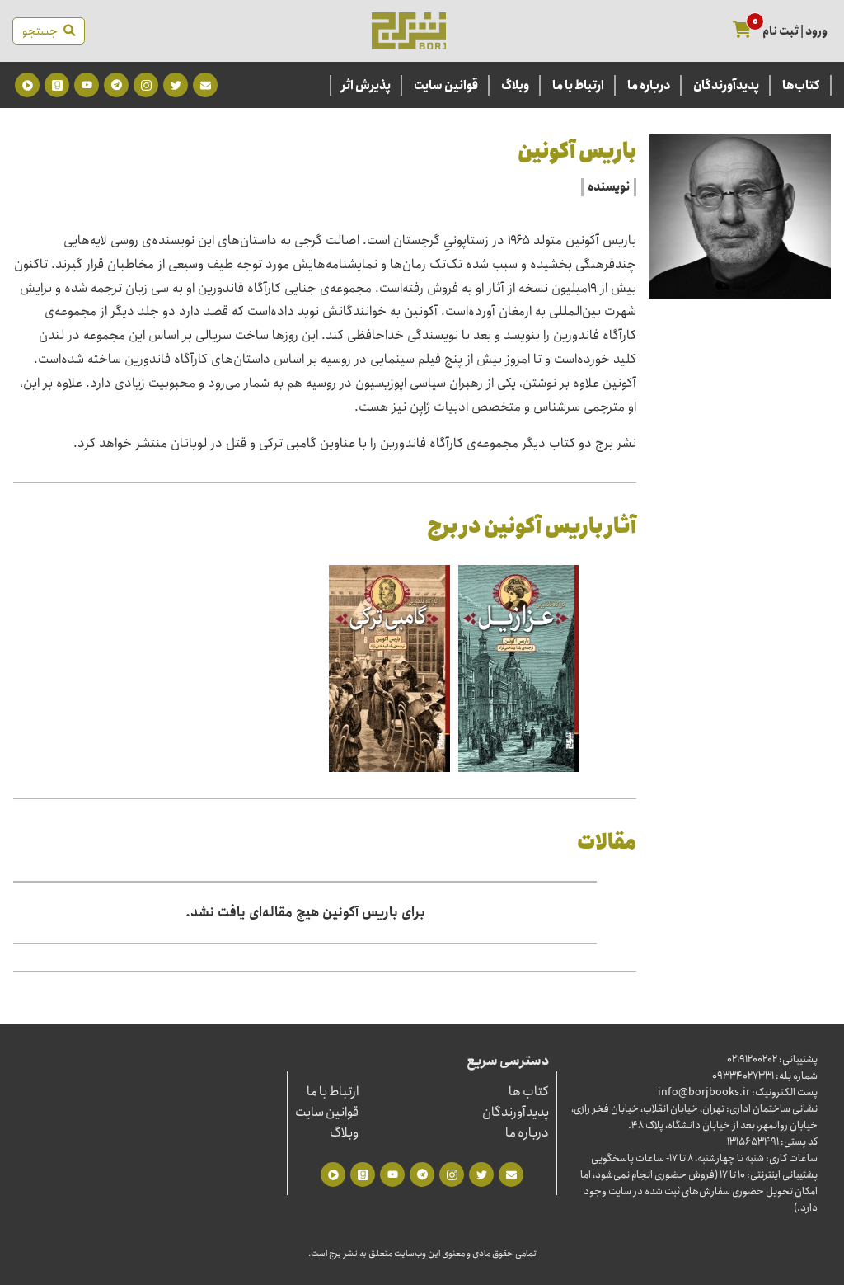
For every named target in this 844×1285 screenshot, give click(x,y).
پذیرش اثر (366, 86)
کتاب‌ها (801, 86)
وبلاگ (515, 86)
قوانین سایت (446, 86)
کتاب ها (529, 1091)
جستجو (42, 31)
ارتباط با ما (578, 86)
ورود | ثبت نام (795, 31)
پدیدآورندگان (726, 86)
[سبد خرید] (742, 31)
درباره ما (648, 86)
